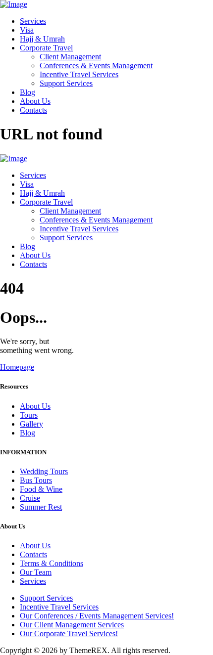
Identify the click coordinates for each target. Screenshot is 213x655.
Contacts (33, 554)
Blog (27, 433)
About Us (35, 406)
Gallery (31, 424)
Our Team (36, 572)
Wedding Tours (44, 471)
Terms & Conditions (51, 563)
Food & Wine (41, 489)
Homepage (17, 367)
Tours (29, 415)
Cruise (30, 498)
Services (33, 581)
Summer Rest (41, 507)
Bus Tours (36, 480)
